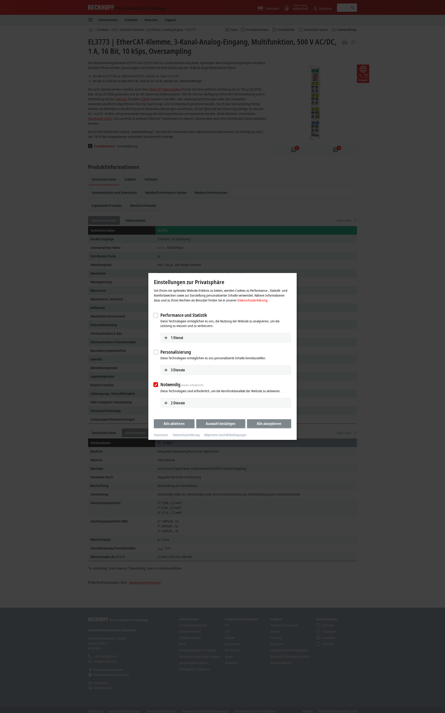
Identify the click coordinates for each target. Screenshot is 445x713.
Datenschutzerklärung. (252, 300)
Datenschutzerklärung (186, 435)
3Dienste (178, 370)
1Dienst (177, 337)
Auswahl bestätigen (220, 423)
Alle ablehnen (174, 423)
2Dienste (178, 402)
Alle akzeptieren (269, 423)
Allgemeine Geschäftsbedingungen (225, 435)
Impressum (161, 435)
